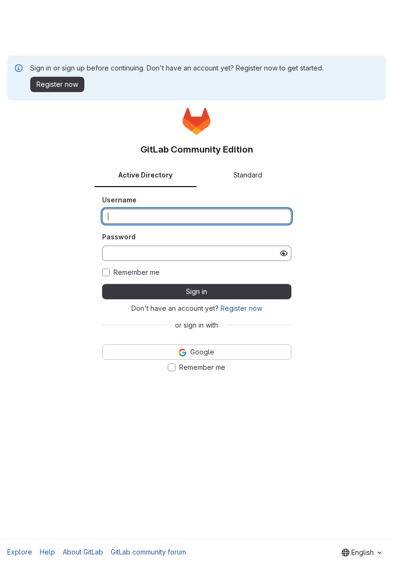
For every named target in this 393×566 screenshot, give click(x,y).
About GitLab (83, 552)
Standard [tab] (247, 175)
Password (119, 237)
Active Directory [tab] (145, 175)
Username (119, 200)
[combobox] (361, 552)
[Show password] (283, 253)
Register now (241, 308)
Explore (19, 552)
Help (47, 552)
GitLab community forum (148, 552)
